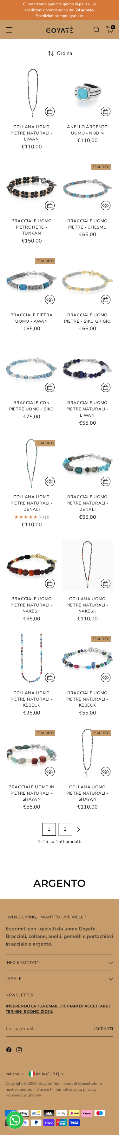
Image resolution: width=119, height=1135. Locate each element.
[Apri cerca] (96, 29)
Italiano (12, 1074)
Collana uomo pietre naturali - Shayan (87, 793)
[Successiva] (109, 10)
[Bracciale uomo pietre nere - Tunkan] (31, 187)
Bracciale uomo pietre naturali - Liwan (87, 409)
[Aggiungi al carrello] (49, 111)
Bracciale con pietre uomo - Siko (31, 406)
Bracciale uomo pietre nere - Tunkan (31, 227)
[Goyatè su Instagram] (19, 1051)
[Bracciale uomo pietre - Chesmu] (87, 187)
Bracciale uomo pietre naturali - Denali (87, 503)
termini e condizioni (29, 1011)
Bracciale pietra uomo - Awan (31, 318)
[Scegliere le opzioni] (105, 481)
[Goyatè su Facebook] (9, 1051)
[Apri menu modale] (9, 29)
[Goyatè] (59, 30)
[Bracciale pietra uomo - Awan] (31, 281)
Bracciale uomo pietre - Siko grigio (87, 318)
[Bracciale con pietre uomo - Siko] (31, 369)
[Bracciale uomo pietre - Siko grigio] (87, 281)
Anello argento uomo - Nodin (87, 130)
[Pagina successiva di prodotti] (78, 829)
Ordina (64, 53)
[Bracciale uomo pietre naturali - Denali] (87, 463)
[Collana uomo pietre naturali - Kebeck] (31, 659)
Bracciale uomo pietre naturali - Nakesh (31, 605)
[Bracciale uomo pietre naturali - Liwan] (87, 369)
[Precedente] (10, 10)
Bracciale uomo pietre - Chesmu (87, 224)
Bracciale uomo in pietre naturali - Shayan (32, 793)
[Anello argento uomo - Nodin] (87, 93)
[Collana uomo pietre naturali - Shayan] (87, 753)
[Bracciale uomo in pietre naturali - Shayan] (31, 753)
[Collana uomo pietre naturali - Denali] (31, 463)
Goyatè (44, 1083)
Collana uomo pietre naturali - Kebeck (31, 699)
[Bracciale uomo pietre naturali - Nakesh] (31, 565)
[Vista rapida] (105, 205)
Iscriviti (103, 1028)
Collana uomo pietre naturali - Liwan (31, 133)
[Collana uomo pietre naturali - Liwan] (31, 93)
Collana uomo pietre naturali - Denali (31, 503)
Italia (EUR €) (47, 1074)
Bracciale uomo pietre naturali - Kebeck (87, 699)
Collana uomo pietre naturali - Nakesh (87, 605)
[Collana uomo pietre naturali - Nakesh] (87, 565)
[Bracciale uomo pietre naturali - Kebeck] (87, 659)
